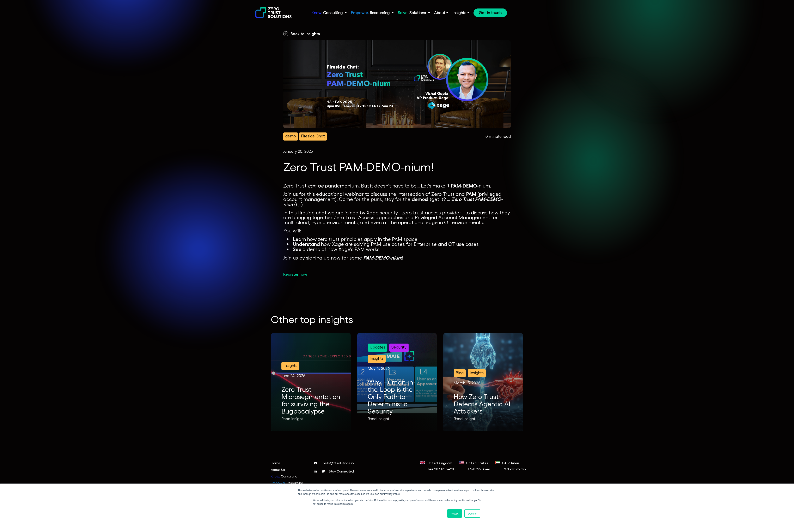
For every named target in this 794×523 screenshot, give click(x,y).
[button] (329, 13)
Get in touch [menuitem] (490, 12)
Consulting (284, 476)
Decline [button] (472, 513)
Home (275, 463)
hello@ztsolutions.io (338, 463)
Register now (295, 274)
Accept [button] (454, 513)
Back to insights (305, 33)
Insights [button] (459, 12)
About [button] (439, 12)
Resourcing (287, 483)
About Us (278, 469)
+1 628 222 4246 (478, 469)
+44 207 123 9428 (440, 469)
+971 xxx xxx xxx (514, 469)
